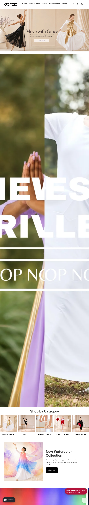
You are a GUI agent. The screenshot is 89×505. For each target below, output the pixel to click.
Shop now (51, 470)
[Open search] (73, 3)
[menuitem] (64, 3)
